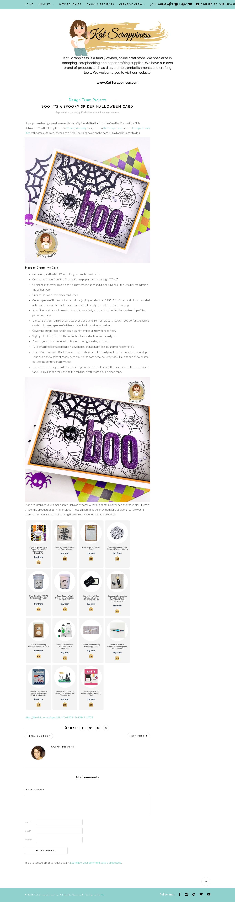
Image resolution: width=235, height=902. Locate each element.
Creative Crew (130, 4)
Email (28, 831)
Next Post (138, 736)
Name (28, 822)
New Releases (70, 4)
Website (28, 839)
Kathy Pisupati (89, 112)
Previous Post (39, 736)
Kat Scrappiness (112, 128)
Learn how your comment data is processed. (96, 862)
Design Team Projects (87, 100)
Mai (103, 895)
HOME (29, 4)
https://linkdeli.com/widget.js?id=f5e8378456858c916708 (59, 717)
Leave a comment (109, 112)
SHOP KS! (44, 4)
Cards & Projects (100, 4)
